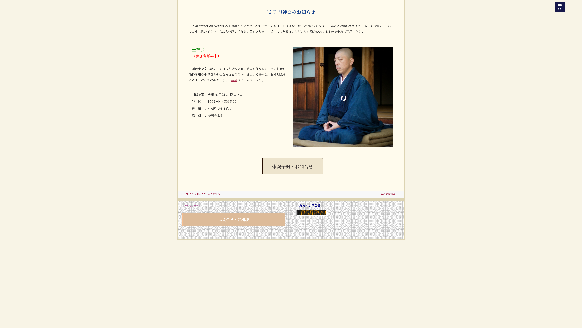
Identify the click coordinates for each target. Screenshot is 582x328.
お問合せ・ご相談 (234, 219)
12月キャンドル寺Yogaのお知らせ (202, 194)
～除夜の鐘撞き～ (388, 194)
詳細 (234, 80)
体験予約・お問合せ (292, 166)
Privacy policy (191, 205)
